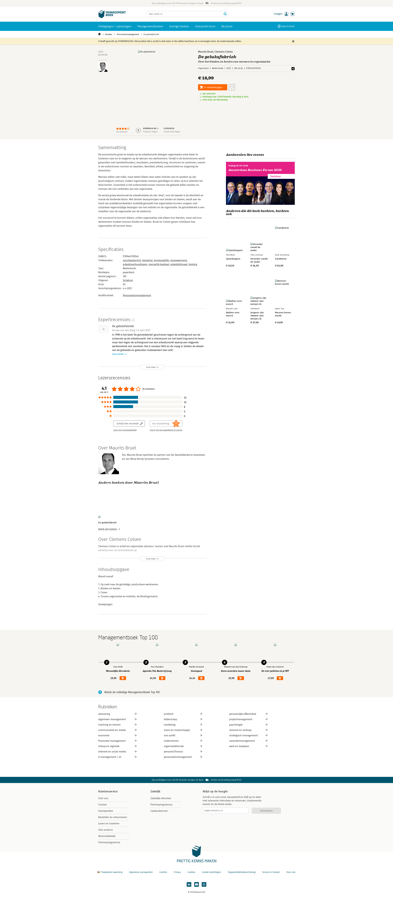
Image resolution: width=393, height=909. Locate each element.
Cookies (191, 872)
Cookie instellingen (211, 872)
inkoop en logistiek (108, 746)
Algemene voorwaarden (141, 872)
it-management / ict (109, 757)
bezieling (147, 260)
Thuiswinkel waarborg (111, 872)
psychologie (236, 724)
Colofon (163, 872)
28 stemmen (121, 132)
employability (161, 260)
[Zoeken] (225, 14)
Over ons (103, 798)
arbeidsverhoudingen (135, 264)
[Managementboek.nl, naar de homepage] (112, 17)
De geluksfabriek (151, 34)
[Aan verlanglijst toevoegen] (232, 87)
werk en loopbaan (239, 746)
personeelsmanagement (178, 757)
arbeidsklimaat (178, 264)
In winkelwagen (213, 87)
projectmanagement (240, 719)
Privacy (177, 872)
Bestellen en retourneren (112, 817)
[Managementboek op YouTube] (196, 884)
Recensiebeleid (106, 836)
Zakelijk (155, 791)
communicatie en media (112, 730)
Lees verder (118, 354)
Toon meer (151, 367)
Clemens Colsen (224, 51)
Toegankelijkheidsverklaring (242, 872)
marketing (169, 724)
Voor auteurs (105, 829)
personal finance (173, 751)
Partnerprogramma (109, 842)
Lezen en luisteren (108, 823)
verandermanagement (242, 740)
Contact (102, 804)
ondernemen (171, 740)
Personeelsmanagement (128, 34)
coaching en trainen (109, 724)
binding (193, 264)
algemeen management (112, 719)
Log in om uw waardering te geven (166, 430)
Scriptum (128, 280)
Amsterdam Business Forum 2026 (255, 170)
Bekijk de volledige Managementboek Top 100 (132, 692)
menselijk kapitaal (158, 264)
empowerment (178, 260)
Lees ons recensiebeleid (124, 430)
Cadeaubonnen (159, 810)
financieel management (112, 740)
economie (103, 735)
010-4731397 (288, 26)
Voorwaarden (105, 810)
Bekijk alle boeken (107, 529)
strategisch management (243, 735)
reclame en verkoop (240, 730)
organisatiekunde (174, 746)
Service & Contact (271, 872)
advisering (104, 713)
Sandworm (280, 258)
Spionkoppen (233, 258)
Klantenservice (108, 791)
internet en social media (112, 751)
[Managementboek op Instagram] (204, 884)
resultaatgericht (132, 260)
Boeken (108, 34)
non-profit (169, 735)
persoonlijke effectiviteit (242, 713)
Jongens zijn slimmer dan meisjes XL (257, 315)
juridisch (168, 713)
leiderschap (170, 719)
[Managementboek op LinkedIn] (189, 884)
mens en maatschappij (177, 730)
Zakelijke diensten (160, 798)
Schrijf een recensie (128, 423)
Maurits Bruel (205, 51)
